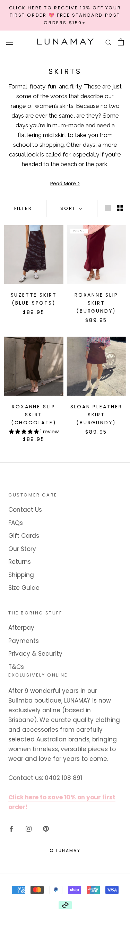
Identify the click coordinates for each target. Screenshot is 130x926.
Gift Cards (23, 536)
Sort (69, 208)
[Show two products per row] (120, 208)
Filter (23, 208)
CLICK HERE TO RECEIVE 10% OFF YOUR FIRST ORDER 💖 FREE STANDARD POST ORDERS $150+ (65, 15)
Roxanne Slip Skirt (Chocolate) (34, 414)
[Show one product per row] (108, 208)
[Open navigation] (9, 42)
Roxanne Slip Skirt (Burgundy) (96, 302)
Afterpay (21, 627)
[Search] (108, 42)
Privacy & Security (35, 653)
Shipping (21, 575)
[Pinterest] (46, 828)
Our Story (22, 549)
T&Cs (16, 667)
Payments (23, 641)
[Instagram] (29, 828)
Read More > (65, 183)
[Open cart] (121, 42)
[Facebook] (11, 828)
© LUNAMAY (65, 850)
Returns (19, 562)
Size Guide (24, 588)
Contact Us (25, 510)
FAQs (15, 523)
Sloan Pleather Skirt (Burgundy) (96, 414)
